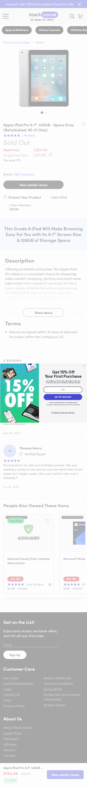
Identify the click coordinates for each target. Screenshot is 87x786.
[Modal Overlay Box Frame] (43, 393)
